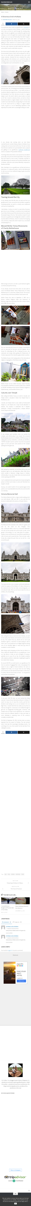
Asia (5, 874)
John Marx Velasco (7, 19)
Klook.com (15, 955)
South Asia (18, 874)
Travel (7, 12)
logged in (10, 950)
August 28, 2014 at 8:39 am (13, 928)
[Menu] (29, 2)
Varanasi (26, 27)
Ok (15, 1203)
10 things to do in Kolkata (12, 926)
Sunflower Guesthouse (24, 149)
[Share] (11, 23)
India (2, 12)
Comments (7, 922)
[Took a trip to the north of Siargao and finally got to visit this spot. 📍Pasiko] (23, 1101)
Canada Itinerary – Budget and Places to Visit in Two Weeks (7, 907)
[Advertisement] (15, 125)
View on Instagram (15, 1170)
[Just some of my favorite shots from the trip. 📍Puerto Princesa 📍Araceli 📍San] (8, 1145)
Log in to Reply (9, 933)
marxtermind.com (6, 2)
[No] (29, 1201)
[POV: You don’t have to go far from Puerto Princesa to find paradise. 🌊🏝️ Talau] (8, 1160)
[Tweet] (24, 23)
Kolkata (12, 874)
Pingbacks (17, 922)
